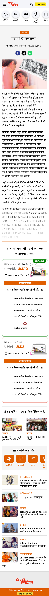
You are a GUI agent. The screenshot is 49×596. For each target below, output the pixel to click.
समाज (23, 508)
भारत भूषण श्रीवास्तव (17, 46)
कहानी (15, 20)
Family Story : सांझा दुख (31, 497)
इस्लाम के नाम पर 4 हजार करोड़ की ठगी (11, 438)
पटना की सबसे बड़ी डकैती (36, 438)
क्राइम (25, 32)
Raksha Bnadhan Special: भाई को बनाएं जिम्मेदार (32, 530)
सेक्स (26, 20)
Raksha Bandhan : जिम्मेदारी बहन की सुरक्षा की (33, 544)
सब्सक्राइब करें (25, 283)
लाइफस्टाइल (26, 554)
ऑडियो (5, 20)
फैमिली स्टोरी (26, 477)
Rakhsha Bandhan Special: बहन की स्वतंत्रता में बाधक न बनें (33, 514)
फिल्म (46, 20)
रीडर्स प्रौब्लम (35, 21)
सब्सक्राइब (40, 4)
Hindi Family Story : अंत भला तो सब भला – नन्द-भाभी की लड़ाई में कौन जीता (33, 483)
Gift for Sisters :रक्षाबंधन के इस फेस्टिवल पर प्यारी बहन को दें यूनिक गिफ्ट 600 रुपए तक (24, 562)
